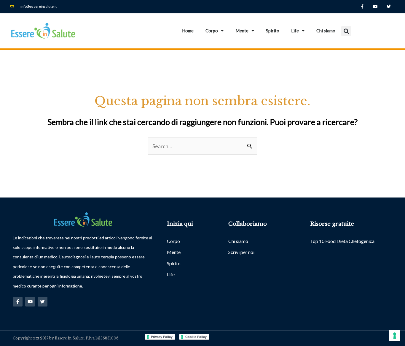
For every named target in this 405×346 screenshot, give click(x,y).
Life (295, 30)
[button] (346, 31)
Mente (241, 30)
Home (188, 30)
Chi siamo (325, 30)
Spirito (272, 30)
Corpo (211, 30)
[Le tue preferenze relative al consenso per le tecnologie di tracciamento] (394, 335)
